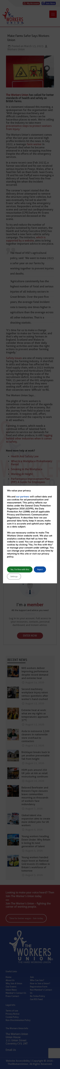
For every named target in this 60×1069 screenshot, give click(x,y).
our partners (22, 496)
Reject (40, 569)
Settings (14, 576)
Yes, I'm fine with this (19, 569)
